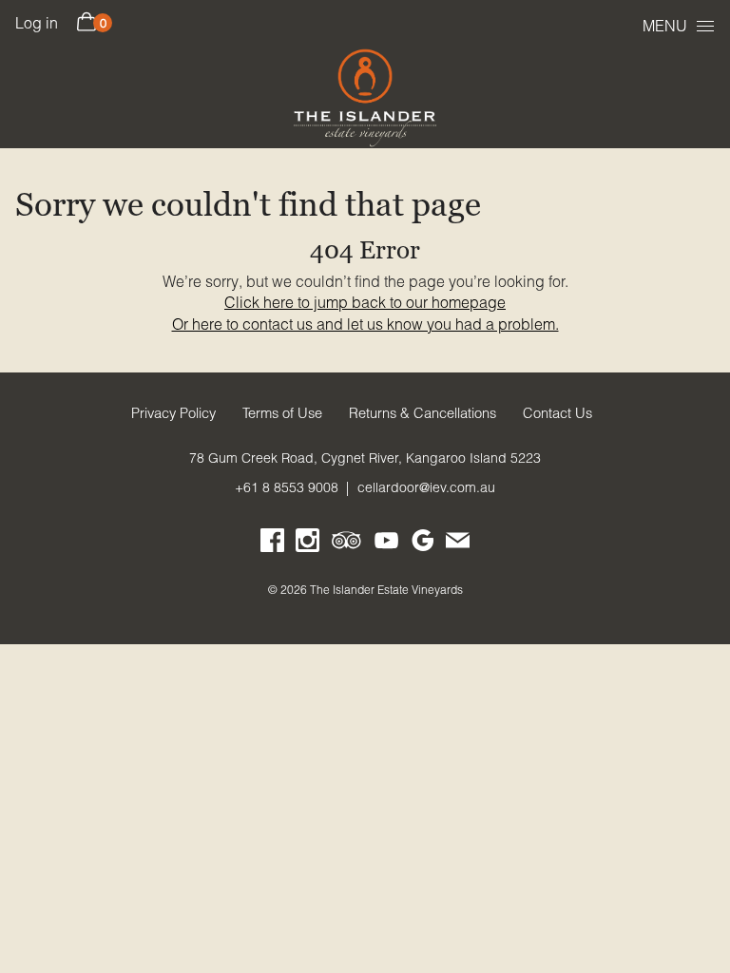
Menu (665, 25)
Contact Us (557, 413)
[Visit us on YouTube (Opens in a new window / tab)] (386, 544)
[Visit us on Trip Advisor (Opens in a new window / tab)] (347, 544)
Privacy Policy (173, 413)
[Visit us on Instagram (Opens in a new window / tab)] (307, 544)
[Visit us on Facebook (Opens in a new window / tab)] (272, 544)
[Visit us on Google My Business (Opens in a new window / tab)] (422, 544)
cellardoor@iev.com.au (426, 487)
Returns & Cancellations (422, 413)
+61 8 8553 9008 (286, 487)
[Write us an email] (458, 544)
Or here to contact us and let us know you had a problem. (365, 324)
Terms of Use (282, 413)
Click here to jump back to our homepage (365, 302)
